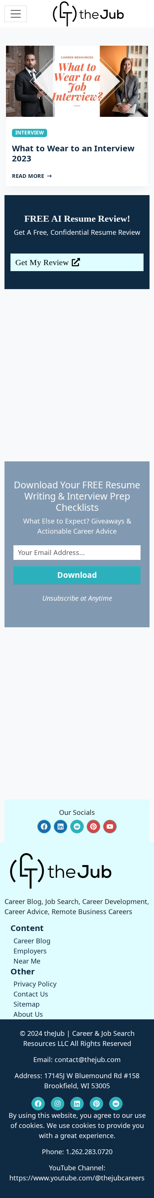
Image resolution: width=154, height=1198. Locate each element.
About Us (28, 1014)
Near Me (26, 960)
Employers (30, 950)
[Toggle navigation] (15, 14)
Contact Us (30, 993)
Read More (28, 175)
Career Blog (31, 940)
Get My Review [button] (42, 262)
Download (77, 575)
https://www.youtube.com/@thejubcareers (77, 1177)
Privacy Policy (34, 983)
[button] (44, 826)
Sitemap (26, 1004)
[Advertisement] (77, 375)
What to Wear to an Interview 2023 (73, 152)
